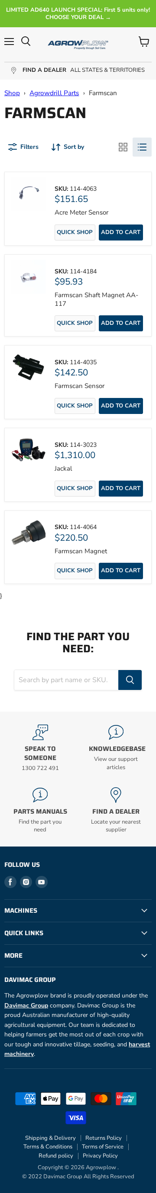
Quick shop (75, 232)
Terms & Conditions (47, 1147)
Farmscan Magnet (81, 551)
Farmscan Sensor (79, 386)
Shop (12, 93)
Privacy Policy (100, 1156)
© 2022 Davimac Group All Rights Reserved (78, 1176)
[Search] (130, 680)
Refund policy (56, 1156)
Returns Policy (103, 1138)
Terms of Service (103, 1147)
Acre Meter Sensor (81, 212)
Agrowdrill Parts (54, 93)
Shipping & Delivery (50, 1138)
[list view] (142, 147)
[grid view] (123, 147)
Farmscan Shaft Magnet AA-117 (96, 299)
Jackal (63, 468)
